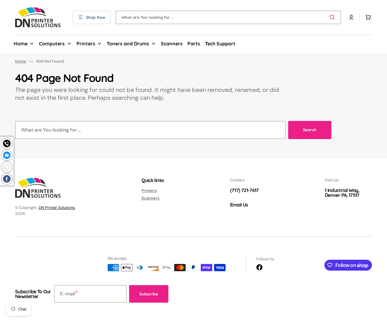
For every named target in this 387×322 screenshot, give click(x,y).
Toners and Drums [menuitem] (128, 44)
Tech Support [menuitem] (220, 44)
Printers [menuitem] (85, 44)
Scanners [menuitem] (172, 44)
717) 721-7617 (245, 190)
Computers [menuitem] (52, 44)
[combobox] (228, 17)
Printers (149, 190)
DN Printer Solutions (57, 207)
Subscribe (148, 293)
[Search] (333, 17)
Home (20, 61)
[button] (351, 17)
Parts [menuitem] (193, 44)
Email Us (239, 205)
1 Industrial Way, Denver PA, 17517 (342, 192)
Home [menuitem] (21, 44)
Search (310, 129)
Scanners (150, 198)
